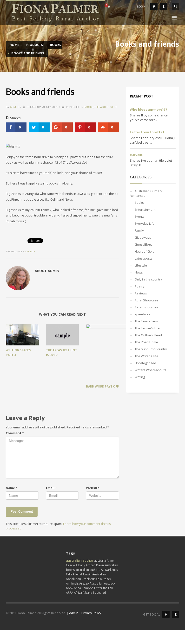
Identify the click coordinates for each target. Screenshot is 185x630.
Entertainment (145, 209)
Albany (80, 565)
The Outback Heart (148, 335)
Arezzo (84, 583)
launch (30, 251)
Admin (14, 106)
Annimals (72, 583)
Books (88, 106)
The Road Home (146, 342)
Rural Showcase (146, 300)
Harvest (136, 155)
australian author (79, 560)
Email (51, 488)
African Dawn (95, 565)
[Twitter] (163, 6)
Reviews (141, 293)
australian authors (87, 570)
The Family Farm (146, 321)
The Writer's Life (105, 106)
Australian (99, 574)
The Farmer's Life (147, 328)
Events (140, 216)
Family (139, 230)
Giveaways (143, 237)
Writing (140, 377)
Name (11, 488)
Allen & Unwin (82, 574)
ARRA (69, 593)
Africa (78, 593)
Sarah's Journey (146, 307)
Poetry (139, 286)
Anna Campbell (84, 588)
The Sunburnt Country (151, 349)
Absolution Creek (78, 579)
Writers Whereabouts (150, 370)
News (139, 272)
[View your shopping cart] (108, 6)
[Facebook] (154, 6)
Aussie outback (100, 579)
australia (100, 561)
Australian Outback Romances (146, 193)
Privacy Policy (91, 613)
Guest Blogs (143, 244)
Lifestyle (141, 265)
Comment (15, 433)
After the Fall (104, 588)
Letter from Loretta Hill (149, 132)
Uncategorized (145, 363)
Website (92, 488)
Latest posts (143, 258)
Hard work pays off (102, 386)
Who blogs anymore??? (148, 109)
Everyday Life (144, 223)
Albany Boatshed (94, 593)
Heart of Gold (144, 251)
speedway (142, 314)
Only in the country (148, 279)
